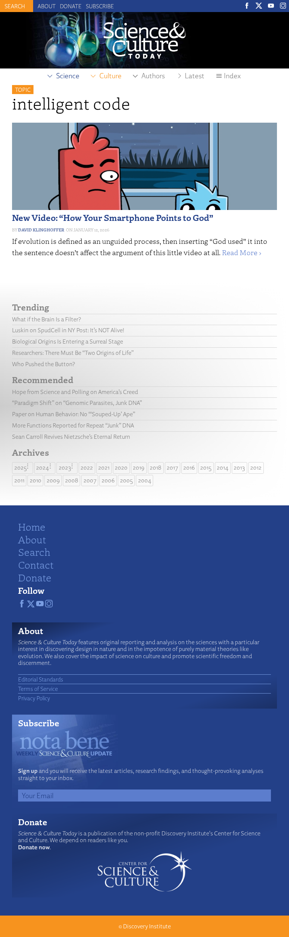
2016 (189, 467)
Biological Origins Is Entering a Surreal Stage (67, 341)
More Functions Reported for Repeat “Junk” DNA (73, 425)
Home (32, 526)
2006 (108, 480)
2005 (126, 480)
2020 (121, 467)
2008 (71, 480)
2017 (172, 467)
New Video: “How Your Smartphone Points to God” (112, 217)
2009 (53, 480)
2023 (65, 467)
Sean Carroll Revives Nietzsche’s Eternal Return (71, 436)
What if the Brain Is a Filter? (46, 319)
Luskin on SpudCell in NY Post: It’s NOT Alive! (68, 330)
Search (34, 551)
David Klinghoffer (41, 230)
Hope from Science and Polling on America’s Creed (75, 391)
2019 (138, 467)
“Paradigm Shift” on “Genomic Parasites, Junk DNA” (77, 402)
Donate (71, 6)
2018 (155, 467)
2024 (42, 467)
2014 (222, 467)
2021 (104, 467)
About (47, 6)
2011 (19, 480)
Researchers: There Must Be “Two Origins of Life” (73, 352)
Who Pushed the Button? (43, 364)
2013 (239, 467)
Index (232, 75)
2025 (20, 467)
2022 (87, 467)
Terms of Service (38, 688)
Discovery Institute (147, 926)
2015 (205, 467)
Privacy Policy (34, 698)
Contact (35, 564)
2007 (90, 480)
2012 (256, 467)
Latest (194, 75)
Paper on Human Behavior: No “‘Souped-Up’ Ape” (73, 414)
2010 (35, 480)
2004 (144, 480)
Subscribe (100, 6)
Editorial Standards (40, 679)
